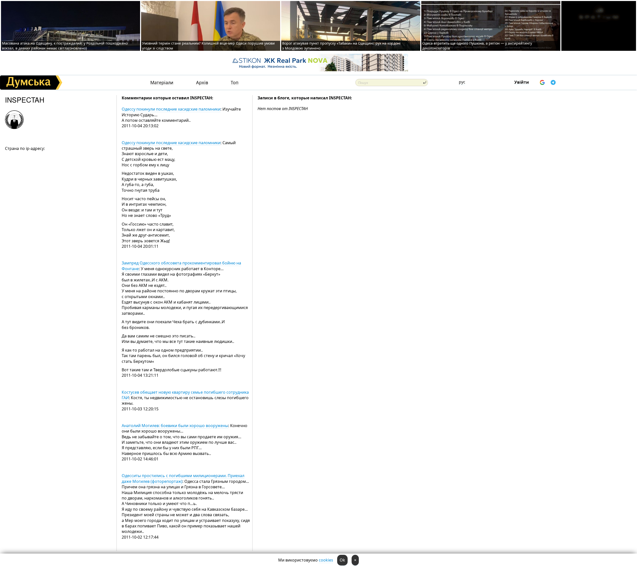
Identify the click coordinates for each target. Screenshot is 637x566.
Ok (342, 560)
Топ (234, 82)
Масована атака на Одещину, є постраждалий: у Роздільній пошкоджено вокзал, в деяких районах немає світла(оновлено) (65, 46)
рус (462, 82)
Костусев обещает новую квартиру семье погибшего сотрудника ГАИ (185, 394)
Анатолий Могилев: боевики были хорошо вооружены (175, 425)
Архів (202, 82)
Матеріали (161, 82)
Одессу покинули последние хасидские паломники (171, 109)
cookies (326, 560)
